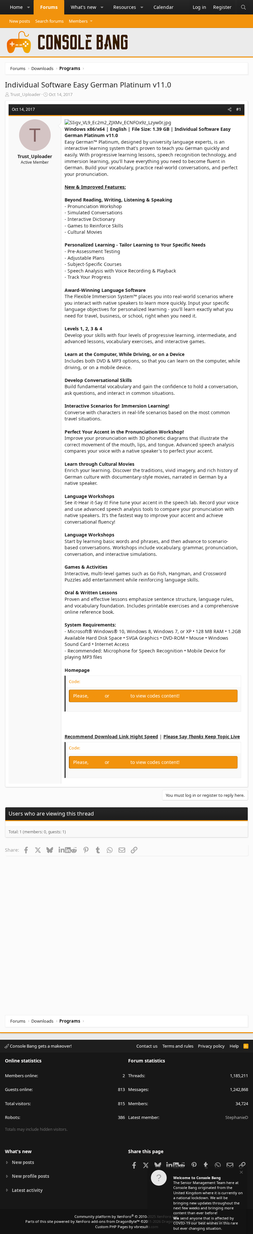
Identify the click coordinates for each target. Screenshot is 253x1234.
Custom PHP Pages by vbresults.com (126, 1226)
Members (78, 21)
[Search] (243, 7)
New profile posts (30, 1176)
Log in (97, 696)
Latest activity (27, 1190)
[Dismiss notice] (240, 1173)
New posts (19, 21)
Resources (124, 7)
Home (16, 7)
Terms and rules (177, 1046)
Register (120, 696)
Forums (49, 7)
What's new (83, 7)
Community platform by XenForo (126, 1216)
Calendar (164, 7)
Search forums (49, 21)
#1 (238, 109)
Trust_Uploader (25, 94)
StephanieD (236, 1117)
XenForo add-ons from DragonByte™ (108, 1221)
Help (234, 1046)
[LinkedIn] (62, 849)
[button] (29, 7)
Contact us (146, 1046)
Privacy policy (211, 1046)
